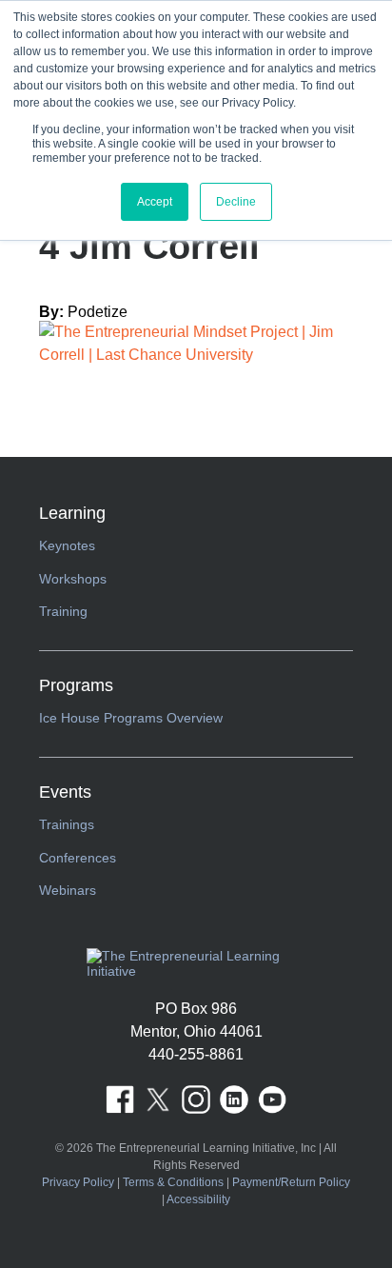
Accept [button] (154, 201)
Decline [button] (236, 201)
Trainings (66, 824)
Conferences (77, 857)
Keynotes (67, 545)
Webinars (67, 890)
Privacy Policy (78, 1182)
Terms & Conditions (173, 1182)
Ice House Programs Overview (131, 717)
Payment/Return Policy (291, 1182)
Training (63, 611)
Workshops (73, 578)
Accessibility (198, 1199)
